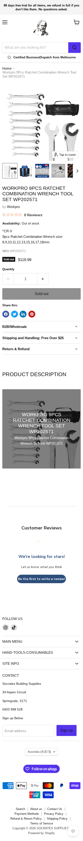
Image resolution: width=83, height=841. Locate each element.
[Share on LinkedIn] (23, 314)
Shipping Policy (57, 818)
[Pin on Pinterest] (31, 314)
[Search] (74, 47)
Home (7, 68)
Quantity (8, 269)
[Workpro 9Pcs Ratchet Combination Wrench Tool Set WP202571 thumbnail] (10, 170)
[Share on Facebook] (5, 314)
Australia (39, 751)
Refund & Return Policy (26, 818)
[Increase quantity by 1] (43, 279)
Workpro (13, 207)
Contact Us (54, 809)
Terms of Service (41, 823)
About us (36, 809)
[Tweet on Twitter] (14, 314)
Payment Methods (27, 813)
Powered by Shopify (41, 833)
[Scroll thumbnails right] (76, 170)
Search (20, 809)
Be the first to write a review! (41, 579)
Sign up (66, 730)
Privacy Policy (53, 813)
